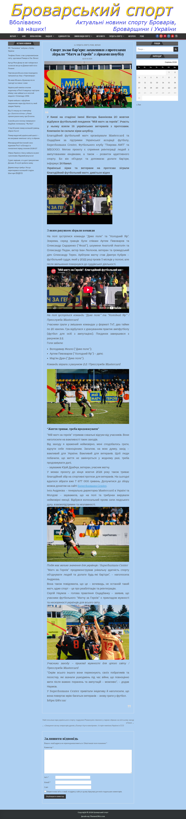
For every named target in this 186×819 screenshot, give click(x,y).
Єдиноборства (64, 36)
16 (175, 83)
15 (169, 83)
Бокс (24, 36)
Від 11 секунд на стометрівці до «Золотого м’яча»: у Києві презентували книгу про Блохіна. (21, 113)
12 (151, 83)
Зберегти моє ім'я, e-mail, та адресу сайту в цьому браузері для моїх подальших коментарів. (84, 792)
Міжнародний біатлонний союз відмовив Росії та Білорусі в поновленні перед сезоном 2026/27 (22, 146)
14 (163, 83)
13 (157, 83)
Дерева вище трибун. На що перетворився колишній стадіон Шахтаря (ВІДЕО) (21, 170)
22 (169, 88)
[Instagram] (168, 36)
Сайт (46, 787)
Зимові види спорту (82, 36)
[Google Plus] (161, 36)
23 (175, 88)
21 (163, 88)
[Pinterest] (165, 36)
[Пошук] (176, 36)
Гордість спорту (115, 36)
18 (145, 88)
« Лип (138, 105)
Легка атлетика (35, 36)
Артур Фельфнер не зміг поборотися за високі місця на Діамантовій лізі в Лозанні (23, 65)
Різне (142, 36)
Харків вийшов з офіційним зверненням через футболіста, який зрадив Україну (22, 103)
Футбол (13, 36)
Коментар (49, 747)
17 (139, 88)
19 (151, 88)
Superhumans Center (92, 485)
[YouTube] (172, 36)
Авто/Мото (100, 36)
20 (157, 88)
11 (145, 83)
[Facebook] (157, 36)
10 (139, 83)
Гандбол (49, 36)
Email (47, 782)
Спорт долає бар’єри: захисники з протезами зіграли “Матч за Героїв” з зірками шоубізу (88, 51)
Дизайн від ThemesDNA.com (93, 816)
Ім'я (46, 777)
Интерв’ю (132, 36)
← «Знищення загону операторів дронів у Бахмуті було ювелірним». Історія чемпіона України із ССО (83, 726)
